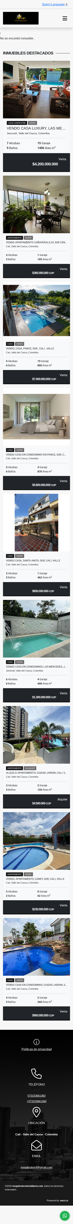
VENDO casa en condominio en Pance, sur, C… (36, 454)
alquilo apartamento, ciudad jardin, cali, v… (36, 772)
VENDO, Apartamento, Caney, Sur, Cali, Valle (35, 878)
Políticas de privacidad (37, 1049)
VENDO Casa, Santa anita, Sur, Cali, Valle (33, 560)
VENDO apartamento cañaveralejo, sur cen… (36, 242)
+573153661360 (36, 1101)
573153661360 (36, 1095)
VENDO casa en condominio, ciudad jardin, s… (36, 984)
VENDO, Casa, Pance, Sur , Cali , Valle (30, 348)
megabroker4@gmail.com (36, 1167)
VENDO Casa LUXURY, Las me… (36, 128)
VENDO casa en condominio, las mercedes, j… (36, 666)
